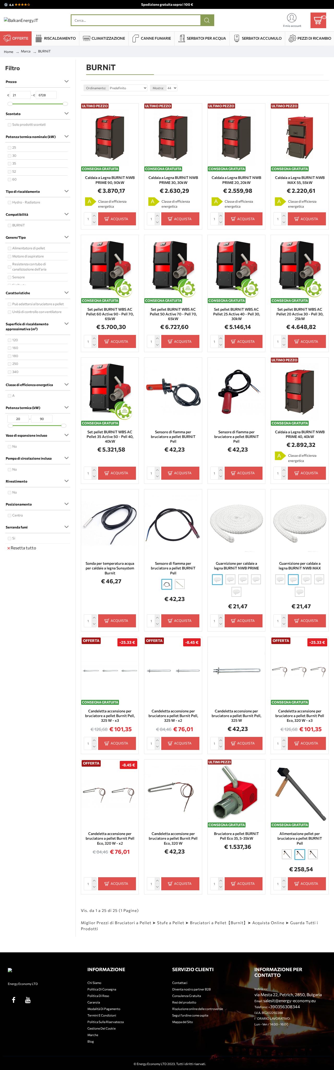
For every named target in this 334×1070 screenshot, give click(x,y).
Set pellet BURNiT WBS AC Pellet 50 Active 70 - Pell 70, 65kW (173, 314)
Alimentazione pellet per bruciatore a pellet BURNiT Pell (299, 838)
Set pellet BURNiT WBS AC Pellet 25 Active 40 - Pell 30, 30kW (236, 314)
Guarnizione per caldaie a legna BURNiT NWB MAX (300, 565)
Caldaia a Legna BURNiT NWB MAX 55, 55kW (299, 179)
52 (14, 171)
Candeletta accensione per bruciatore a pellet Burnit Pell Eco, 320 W (173, 838)
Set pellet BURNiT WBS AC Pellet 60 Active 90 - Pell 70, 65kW (110, 314)
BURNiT (18, 225)
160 (15, 348)
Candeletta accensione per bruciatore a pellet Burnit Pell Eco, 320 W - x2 (110, 838)
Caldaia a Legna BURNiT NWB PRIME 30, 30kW (173, 179)
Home (8, 52)
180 (15, 356)
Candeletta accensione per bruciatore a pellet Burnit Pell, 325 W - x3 (110, 716)
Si (13, 538)
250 (15, 364)
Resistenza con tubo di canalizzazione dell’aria (29, 266)
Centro (17, 515)
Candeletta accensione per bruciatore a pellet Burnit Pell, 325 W (236, 716)
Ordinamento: (96, 88)
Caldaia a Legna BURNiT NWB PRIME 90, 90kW (110, 179)
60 (14, 179)
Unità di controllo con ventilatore (37, 312)
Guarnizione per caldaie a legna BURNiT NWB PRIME (236, 565)
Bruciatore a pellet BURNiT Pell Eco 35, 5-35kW (236, 835)
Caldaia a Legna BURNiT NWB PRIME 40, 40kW (299, 434)
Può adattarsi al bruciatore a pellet (38, 304)
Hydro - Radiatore (26, 202)
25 (14, 147)
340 (15, 372)
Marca (26, 51)
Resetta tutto (23, 547)
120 (15, 340)
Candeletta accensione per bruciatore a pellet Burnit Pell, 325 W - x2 (173, 716)
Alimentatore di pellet (28, 248)
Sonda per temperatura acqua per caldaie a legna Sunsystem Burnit (110, 568)
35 (14, 163)
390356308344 (285, 1006)
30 (14, 155)
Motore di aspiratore (28, 256)
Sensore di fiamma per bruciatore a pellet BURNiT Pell (173, 436)
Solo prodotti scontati (29, 124)
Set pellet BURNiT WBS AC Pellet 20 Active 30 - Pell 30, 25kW (299, 314)
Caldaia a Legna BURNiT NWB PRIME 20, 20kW (236, 179)
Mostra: (158, 88)
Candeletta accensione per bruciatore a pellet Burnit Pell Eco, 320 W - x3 (299, 716)
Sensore (18, 277)
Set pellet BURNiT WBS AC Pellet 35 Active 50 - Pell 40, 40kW (110, 436)
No (14, 446)
